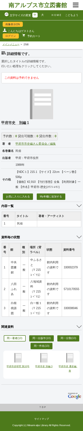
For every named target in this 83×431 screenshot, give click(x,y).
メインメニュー (10, 44)
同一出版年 (42, 338)
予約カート (34, 36)
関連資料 (7, 326)
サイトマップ (41, 418)
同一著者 (14, 338)
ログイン (10, 35)
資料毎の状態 (10, 237)
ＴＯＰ (42, 407)
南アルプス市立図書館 (38, 5)
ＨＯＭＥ (56, 15)
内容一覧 (7, 206)
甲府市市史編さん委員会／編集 (35, 143)
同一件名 (41, 345)
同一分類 (68, 338)
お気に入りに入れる (18, 196)
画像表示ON (12, 24)
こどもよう (71, 15)
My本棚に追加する (51, 196)
